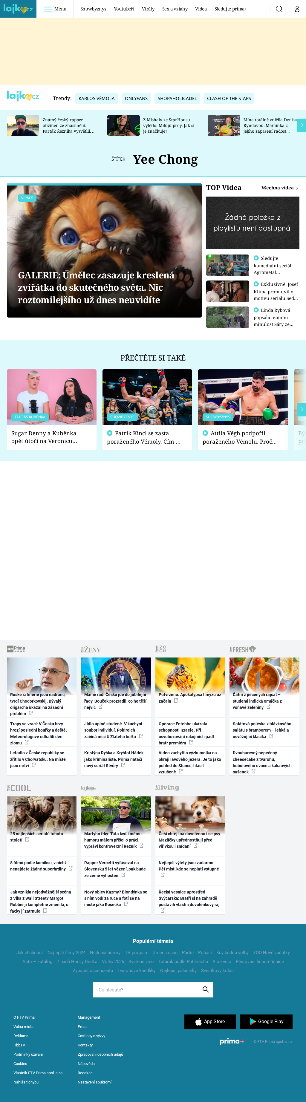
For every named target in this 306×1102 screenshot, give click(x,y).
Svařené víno (141, 961)
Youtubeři (124, 9)
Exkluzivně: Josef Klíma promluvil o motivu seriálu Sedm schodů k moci (276, 294)
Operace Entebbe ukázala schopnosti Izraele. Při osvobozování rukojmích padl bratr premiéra (186, 733)
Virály (148, 9)
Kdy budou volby (232, 952)
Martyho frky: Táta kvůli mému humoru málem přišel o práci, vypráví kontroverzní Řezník (113, 840)
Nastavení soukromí (94, 1082)
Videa (200, 9)
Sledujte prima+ (231, 9)
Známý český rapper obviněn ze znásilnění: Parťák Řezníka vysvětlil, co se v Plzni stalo (70, 128)
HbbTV (19, 1045)
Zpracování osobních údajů (100, 1054)
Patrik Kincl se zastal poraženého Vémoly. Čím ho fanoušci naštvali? (145, 437)
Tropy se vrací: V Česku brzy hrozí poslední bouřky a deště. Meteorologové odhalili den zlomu (38, 733)
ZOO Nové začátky (271, 952)
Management (89, 1017)
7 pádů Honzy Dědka (77, 961)
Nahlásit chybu (26, 1082)
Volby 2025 (113, 961)
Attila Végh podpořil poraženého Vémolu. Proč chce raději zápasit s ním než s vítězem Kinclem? (237, 437)
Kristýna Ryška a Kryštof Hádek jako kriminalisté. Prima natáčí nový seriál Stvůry (113, 759)
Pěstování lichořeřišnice (260, 961)
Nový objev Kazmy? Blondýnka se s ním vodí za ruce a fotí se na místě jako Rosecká (115, 898)
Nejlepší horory (105, 952)
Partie (188, 952)
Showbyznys (93, 9)
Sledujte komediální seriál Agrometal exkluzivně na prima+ (272, 272)
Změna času (165, 952)
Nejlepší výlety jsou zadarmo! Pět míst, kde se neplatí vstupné (189, 865)
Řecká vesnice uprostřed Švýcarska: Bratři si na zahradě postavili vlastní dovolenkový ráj (189, 898)
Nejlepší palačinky (178, 970)
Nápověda (86, 1063)
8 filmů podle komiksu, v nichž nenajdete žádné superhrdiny (38, 865)
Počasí (205, 952)
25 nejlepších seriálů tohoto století (36, 836)
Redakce (85, 1073)
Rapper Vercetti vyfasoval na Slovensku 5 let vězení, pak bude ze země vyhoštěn (115, 869)
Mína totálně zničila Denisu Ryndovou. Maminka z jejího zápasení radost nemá (270, 128)
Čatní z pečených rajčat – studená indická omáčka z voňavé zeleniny (257, 701)
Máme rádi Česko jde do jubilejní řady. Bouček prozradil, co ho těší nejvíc (115, 701)
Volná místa (23, 1026)
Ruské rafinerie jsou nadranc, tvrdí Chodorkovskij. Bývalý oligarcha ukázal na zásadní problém (37, 704)
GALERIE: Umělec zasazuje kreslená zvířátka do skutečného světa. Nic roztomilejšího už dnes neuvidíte (96, 287)
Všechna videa (278, 188)
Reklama (20, 1036)
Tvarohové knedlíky (136, 970)
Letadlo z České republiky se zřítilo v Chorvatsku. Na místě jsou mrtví (38, 759)
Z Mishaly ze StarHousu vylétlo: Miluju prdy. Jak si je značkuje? (168, 125)
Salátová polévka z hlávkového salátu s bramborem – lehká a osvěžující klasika (262, 730)
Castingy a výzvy (91, 1036)
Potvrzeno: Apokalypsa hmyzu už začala (190, 697)
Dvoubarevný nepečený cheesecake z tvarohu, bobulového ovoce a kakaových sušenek (262, 762)
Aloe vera (221, 961)
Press (83, 1026)
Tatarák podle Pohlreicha (183, 961)
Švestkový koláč (217, 970)
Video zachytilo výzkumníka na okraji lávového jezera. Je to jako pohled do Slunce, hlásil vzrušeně (190, 762)
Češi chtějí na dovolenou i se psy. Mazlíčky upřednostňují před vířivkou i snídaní (190, 840)
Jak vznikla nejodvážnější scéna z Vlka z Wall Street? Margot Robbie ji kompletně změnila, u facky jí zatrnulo (40, 902)
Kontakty (85, 1045)
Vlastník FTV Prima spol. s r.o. (38, 1073)
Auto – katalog (37, 961)
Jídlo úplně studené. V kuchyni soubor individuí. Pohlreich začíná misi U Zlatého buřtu (113, 730)
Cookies (20, 1063)
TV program (137, 952)
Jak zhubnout (29, 952)
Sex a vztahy (175, 9)
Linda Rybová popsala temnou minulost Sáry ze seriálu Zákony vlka (275, 320)
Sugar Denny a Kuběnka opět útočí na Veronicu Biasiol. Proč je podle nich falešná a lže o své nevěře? (46, 437)
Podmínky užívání (28, 1054)
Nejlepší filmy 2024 (66, 952)
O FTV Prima (24, 1017)
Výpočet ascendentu (92, 970)
